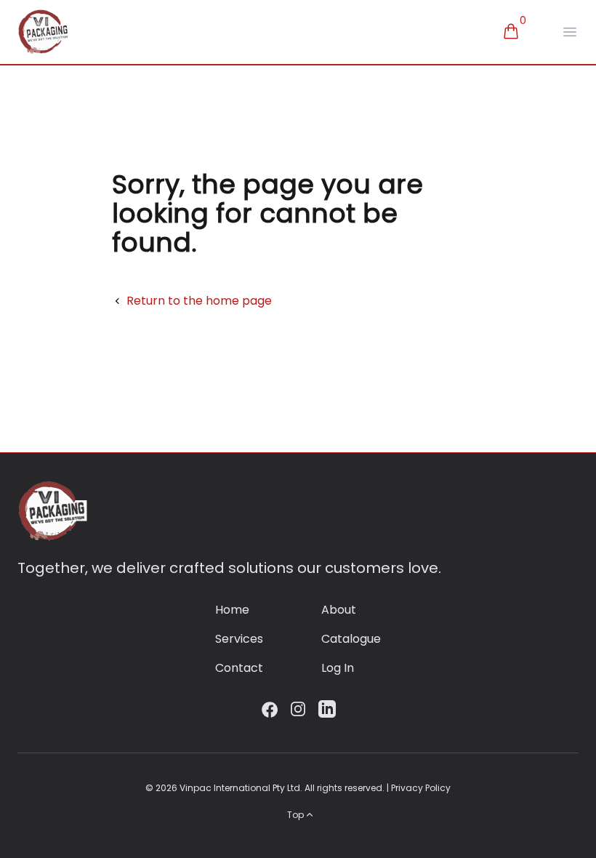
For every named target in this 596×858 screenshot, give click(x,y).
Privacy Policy (421, 788)
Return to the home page (199, 300)
